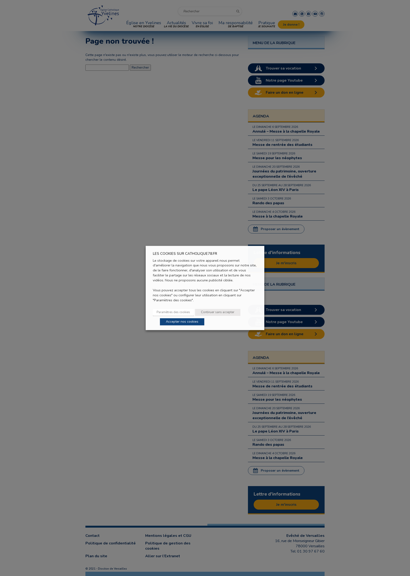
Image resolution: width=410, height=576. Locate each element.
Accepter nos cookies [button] (182, 322)
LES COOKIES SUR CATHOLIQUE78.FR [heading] (185, 254)
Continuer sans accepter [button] (217, 312)
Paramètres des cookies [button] (173, 312)
